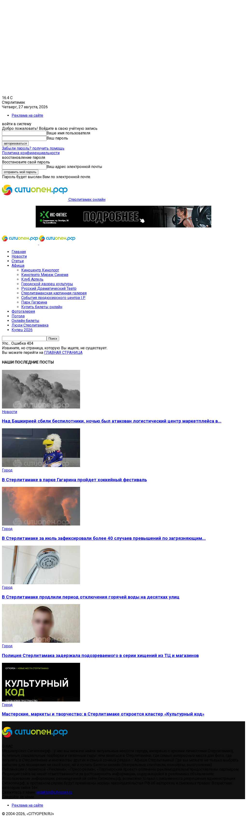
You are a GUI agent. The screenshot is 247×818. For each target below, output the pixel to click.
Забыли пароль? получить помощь (33, 148)
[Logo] (20, 243)
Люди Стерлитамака (30, 325)
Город (7, 470)
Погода (18, 316)
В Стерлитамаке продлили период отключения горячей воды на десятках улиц (90, 597)
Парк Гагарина (34, 302)
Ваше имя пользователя (68, 133)
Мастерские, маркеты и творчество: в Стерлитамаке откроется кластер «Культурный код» (103, 714)
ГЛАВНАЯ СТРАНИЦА (63, 352)
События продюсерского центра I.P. (53, 297)
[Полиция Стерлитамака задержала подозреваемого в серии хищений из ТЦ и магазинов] (41, 641)
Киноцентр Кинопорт (40, 270)
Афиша (18, 265)
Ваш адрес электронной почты (74, 166)
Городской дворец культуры (47, 284)
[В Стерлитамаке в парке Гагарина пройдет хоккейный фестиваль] (41, 465)
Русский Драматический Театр (48, 288)
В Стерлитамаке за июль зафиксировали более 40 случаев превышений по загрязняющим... (104, 538)
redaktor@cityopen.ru (54, 792)
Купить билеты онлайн (41, 307)
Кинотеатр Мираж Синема (44, 274)
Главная (19, 251)
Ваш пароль (57, 138)
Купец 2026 (22, 330)
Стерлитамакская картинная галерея (54, 293)
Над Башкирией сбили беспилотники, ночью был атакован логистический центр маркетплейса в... (111, 421)
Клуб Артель (32, 279)
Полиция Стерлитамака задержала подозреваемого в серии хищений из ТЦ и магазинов (100, 655)
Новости (19, 256)
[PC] (123, 226)
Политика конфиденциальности (31, 153)
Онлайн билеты (25, 320)
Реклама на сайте (27, 115)
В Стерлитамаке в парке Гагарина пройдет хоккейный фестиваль (74, 479)
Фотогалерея (23, 311)
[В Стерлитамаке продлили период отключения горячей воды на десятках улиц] (41, 583)
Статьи (18, 261)
